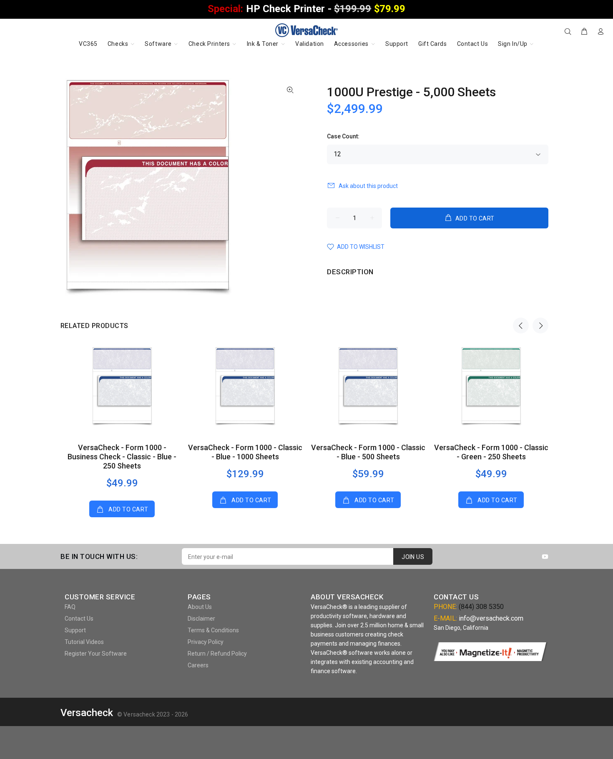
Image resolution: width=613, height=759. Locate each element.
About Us (200, 607)
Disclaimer (201, 618)
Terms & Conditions (213, 630)
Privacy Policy (206, 642)
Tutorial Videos (84, 642)
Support (75, 630)
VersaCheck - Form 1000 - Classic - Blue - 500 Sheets (368, 452)
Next (540, 325)
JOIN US (413, 557)
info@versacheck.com (491, 618)
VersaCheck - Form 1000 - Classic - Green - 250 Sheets (491, 452)
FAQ (70, 607)
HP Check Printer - (306, 9)
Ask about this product (368, 186)
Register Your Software (96, 653)
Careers (198, 665)
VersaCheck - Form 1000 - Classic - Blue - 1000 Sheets (245, 452)
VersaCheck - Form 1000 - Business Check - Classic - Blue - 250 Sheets (122, 456)
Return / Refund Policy (217, 653)
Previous (521, 325)
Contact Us (79, 618)
